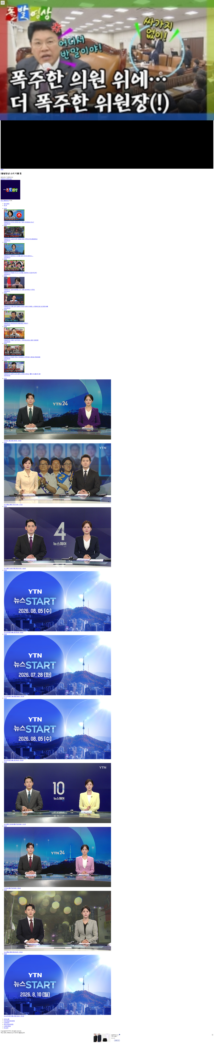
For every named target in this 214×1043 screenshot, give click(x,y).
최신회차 (6, 203)
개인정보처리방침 (9, 1021)
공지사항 (6, 1019)
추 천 (5, 205)
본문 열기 (9, 179)
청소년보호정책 (8, 1024)
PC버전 (6, 1028)
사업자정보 (7, 1026)
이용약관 (6, 1022)
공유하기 (3, 179)
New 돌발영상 (5, 200)
